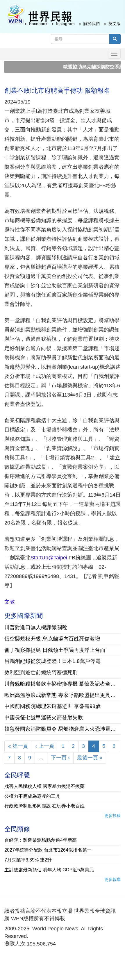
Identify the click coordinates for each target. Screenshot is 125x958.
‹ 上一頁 (44, 746)
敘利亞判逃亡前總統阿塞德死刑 (41, 672)
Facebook (38, 23)
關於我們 (91, 23)
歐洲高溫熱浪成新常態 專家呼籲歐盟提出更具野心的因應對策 (62, 695)
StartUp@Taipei (49, 558)
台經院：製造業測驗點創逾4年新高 (40, 840)
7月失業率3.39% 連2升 (28, 859)
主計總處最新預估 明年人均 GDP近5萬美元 (49, 869)
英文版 (114, 23)
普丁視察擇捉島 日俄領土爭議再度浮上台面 (54, 650)
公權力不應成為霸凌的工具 (32, 796)
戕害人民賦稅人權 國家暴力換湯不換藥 (44, 786)
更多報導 (112, 879)
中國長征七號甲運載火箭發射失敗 (43, 717)
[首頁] (39, 14)
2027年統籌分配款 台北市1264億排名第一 (48, 850)
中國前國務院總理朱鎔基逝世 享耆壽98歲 (52, 706)
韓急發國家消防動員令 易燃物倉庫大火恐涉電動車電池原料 (62, 729)
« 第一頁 (18, 746)
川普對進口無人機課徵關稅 (35, 627)
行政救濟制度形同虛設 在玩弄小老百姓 (44, 805)
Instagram (65, 23)
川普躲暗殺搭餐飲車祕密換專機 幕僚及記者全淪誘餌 (62, 684)
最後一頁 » (89, 758)
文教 (9, 602)
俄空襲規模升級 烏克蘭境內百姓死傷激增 (52, 639)
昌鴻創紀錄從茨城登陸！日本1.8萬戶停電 (52, 661)
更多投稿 (112, 815)
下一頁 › (60, 758)
